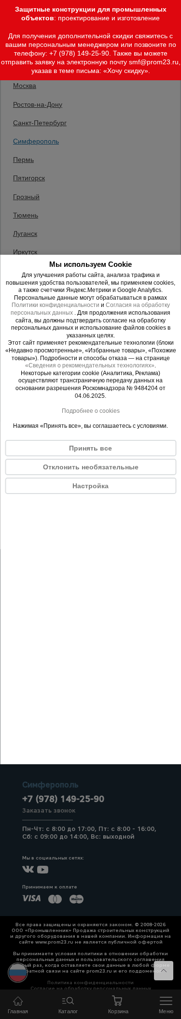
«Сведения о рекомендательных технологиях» (89, 365)
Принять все (90, 448)
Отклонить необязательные (91, 467)
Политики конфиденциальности (55, 305)
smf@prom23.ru (154, 62)
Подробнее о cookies (91, 411)
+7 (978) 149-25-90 (79, 53)
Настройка (90, 486)
